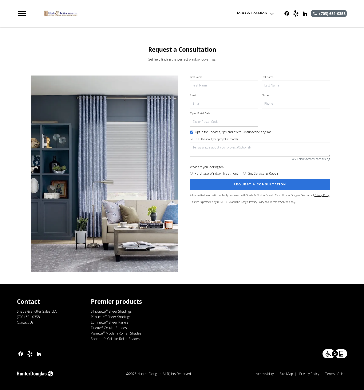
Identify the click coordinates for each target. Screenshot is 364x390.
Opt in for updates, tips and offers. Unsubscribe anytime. (233, 132)
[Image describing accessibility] (335, 354)
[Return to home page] (104, 13)
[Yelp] (296, 13)
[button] (22, 13)
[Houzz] (305, 13)
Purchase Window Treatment (216, 173)
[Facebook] (286, 13)
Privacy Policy (321, 195)
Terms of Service (279, 202)
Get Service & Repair (263, 173)
